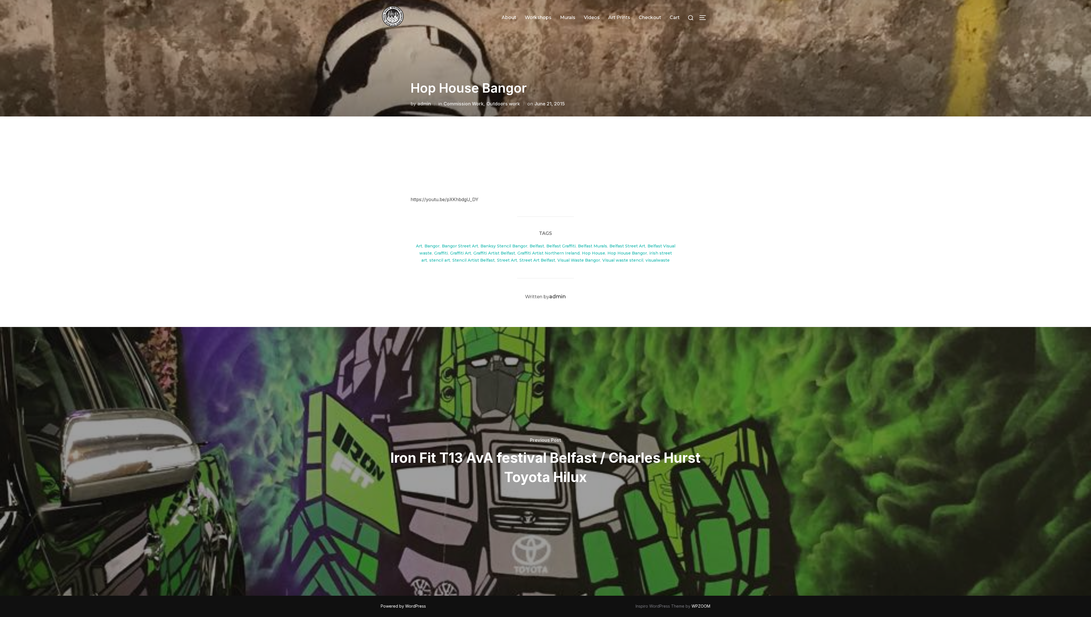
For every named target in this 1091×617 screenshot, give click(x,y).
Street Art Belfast (537, 260)
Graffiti (441, 253)
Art (419, 246)
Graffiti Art (460, 253)
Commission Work (464, 104)
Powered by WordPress (403, 606)
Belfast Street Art (627, 246)
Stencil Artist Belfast (473, 260)
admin (424, 104)
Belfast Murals (592, 246)
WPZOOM (701, 606)
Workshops (538, 17)
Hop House (593, 253)
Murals (567, 17)
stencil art (439, 260)
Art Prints (619, 17)
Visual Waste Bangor (578, 260)
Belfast (537, 246)
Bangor (432, 246)
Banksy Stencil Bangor (503, 246)
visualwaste (658, 260)
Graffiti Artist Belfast (494, 253)
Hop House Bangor (627, 253)
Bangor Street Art (460, 246)
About (509, 17)
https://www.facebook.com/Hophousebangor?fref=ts (468, 171)
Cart (675, 17)
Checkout (650, 17)
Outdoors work (503, 104)
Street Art (507, 260)
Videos (592, 17)
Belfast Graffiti (561, 246)
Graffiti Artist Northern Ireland (548, 253)
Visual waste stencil (622, 260)
